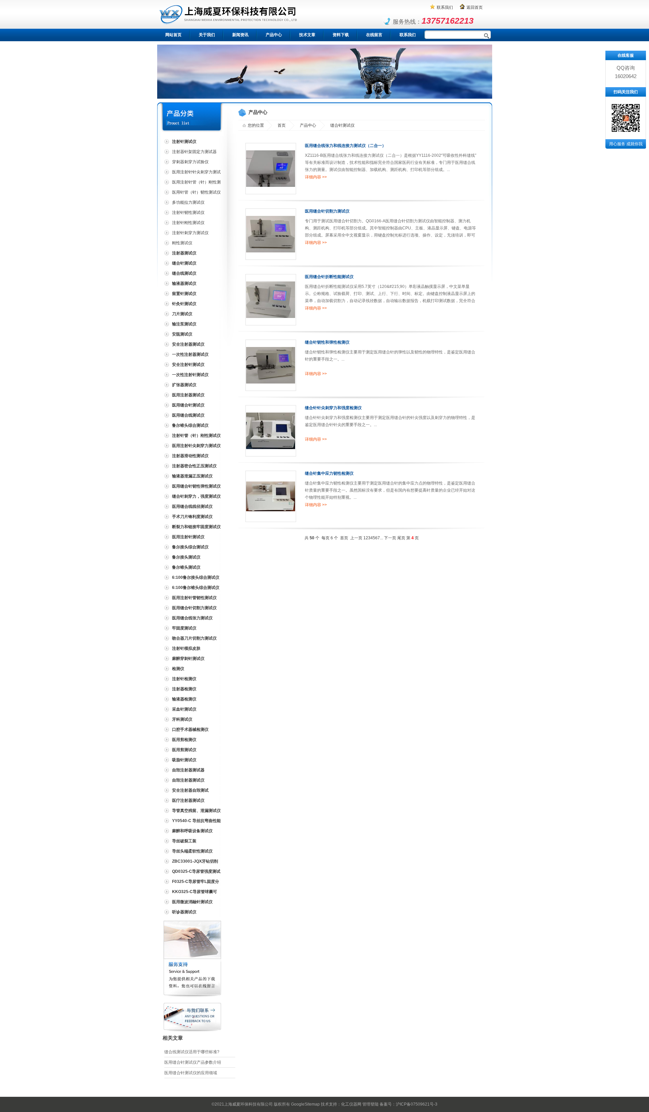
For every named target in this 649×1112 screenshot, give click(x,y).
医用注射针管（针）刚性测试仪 (192, 183)
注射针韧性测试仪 (188, 212)
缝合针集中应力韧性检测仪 (329, 473)
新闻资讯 (240, 34)
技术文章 (307, 34)
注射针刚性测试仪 (188, 222)
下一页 (390, 538)
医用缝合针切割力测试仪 (327, 211)
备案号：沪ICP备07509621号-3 (408, 1104)
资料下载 (341, 34)
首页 (282, 125)
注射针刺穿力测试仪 (190, 232)
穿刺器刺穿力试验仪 (190, 161)
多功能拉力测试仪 (188, 202)
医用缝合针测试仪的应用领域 (190, 1072)
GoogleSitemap (305, 1104)
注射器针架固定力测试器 (194, 151)
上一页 (356, 538)
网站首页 (173, 34)
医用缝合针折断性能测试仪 (329, 276)
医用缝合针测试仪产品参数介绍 (192, 1062)
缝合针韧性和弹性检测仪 (327, 342)
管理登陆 (370, 1104)
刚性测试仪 (182, 243)
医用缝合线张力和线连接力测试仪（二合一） (345, 145)
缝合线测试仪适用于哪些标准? (191, 1051)
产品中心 (274, 34)
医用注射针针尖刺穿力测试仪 (192, 173)
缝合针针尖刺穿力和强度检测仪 (333, 407)
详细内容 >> (316, 177)
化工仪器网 (351, 1104)
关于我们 (207, 34)
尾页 (401, 538)
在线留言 (374, 34)
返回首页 (474, 7)
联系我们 (445, 7)
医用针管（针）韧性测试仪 (196, 192)
